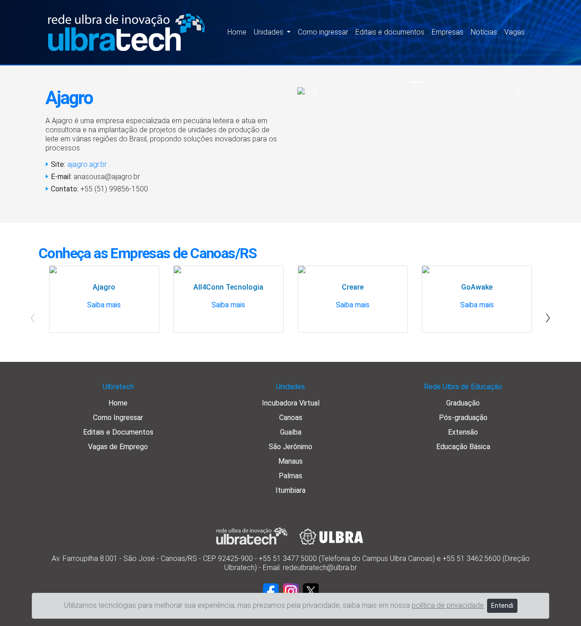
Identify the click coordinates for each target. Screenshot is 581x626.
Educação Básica (463, 446)
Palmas (290, 475)
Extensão (463, 432)
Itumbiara (290, 490)
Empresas (447, 32)
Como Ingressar (118, 417)
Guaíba (290, 432)
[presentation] (548, 317)
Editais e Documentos (118, 432)
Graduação (463, 403)
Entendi (502, 605)
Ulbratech (118, 386)
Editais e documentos (389, 32)
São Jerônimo (290, 446)
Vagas (514, 32)
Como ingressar (323, 32)
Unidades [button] (269, 32)
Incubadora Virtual (291, 403)
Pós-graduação (463, 417)
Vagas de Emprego (118, 446)
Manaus (290, 461)
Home (236, 32)
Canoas (290, 417)
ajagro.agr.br (87, 164)
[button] (315, 91)
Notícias (484, 32)
